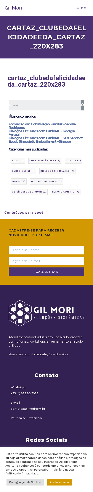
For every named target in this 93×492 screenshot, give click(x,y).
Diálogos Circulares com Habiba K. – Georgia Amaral (42, 133)
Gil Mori (13, 8)
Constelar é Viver (44, 160)
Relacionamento (65, 192)
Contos (73, 160)
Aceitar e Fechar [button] (60, 482)
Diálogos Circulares (57, 171)
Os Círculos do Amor (29, 192)
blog (18, 160)
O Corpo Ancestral (46, 181)
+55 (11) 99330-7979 (24, 393)
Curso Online (23, 171)
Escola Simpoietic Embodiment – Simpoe (40, 141)
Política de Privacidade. (22, 473)
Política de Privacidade (27, 418)
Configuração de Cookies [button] (25, 482)
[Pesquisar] (82, 105)
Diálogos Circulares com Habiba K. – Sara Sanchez (46, 138)
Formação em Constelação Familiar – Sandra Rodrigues (42, 126)
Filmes (19, 181)
